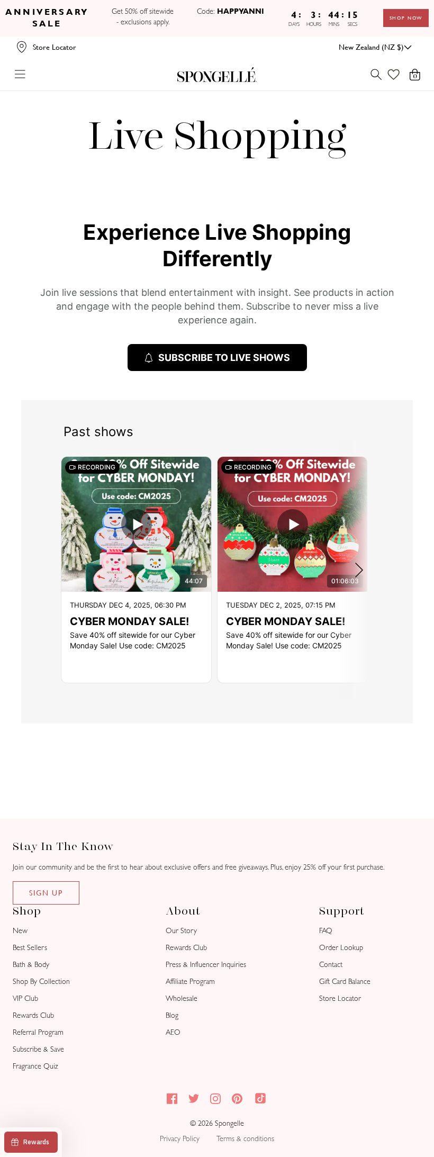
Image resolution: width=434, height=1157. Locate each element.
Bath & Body (31, 964)
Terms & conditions (245, 1138)
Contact (330, 964)
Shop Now (406, 18)
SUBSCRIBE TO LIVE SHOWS (224, 357)
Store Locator (340, 998)
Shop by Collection (41, 981)
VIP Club (25, 998)
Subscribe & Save (38, 1049)
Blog (172, 1015)
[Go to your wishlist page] (400, 74)
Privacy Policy (180, 1138)
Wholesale (181, 998)
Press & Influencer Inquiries (206, 964)
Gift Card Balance (344, 981)
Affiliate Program (190, 981)
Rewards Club (33, 1015)
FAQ (325, 930)
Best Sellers (30, 947)
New (20, 930)
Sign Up (46, 893)
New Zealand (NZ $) (371, 47)
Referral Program (38, 1032)
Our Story (181, 930)
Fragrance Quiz (35, 1066)
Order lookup (341, 947)
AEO (173, 1032)
